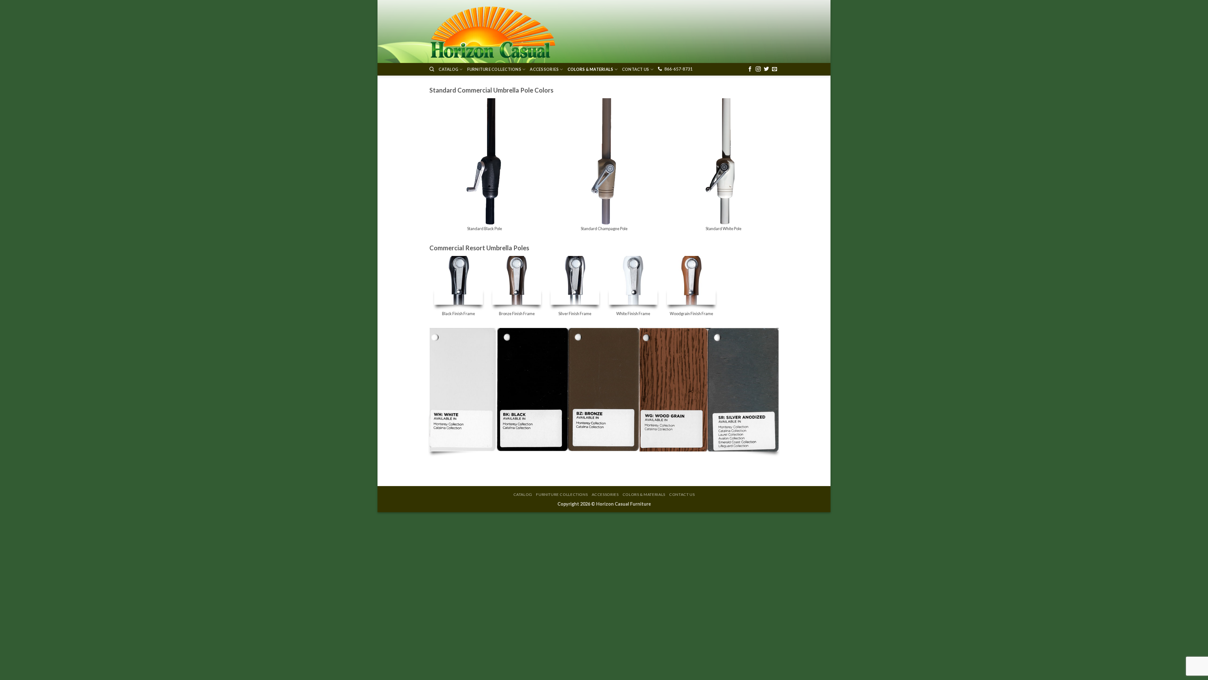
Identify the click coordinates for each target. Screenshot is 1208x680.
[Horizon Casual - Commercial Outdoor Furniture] (492, 31)
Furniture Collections (494, 69)
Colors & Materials (590, 69)
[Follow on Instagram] (758, 69)
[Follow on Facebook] (749, 69)
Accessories (544, 69)
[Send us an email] (774, 69)
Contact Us (635, 69)
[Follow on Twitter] (766, 69)
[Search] (431, 69)
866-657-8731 (678, 68)
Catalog (448, 69)
